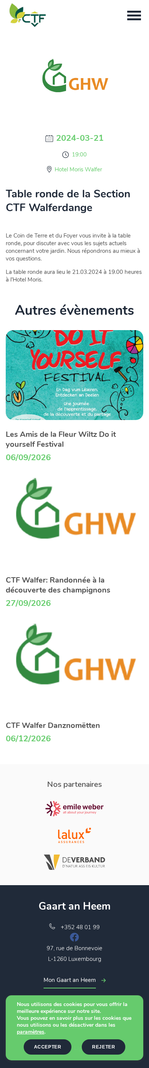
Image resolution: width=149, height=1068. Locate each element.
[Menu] (134, 15)
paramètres (30, 1032)
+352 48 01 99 (80, 927)
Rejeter (103, 1047)
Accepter (48, 1047)
